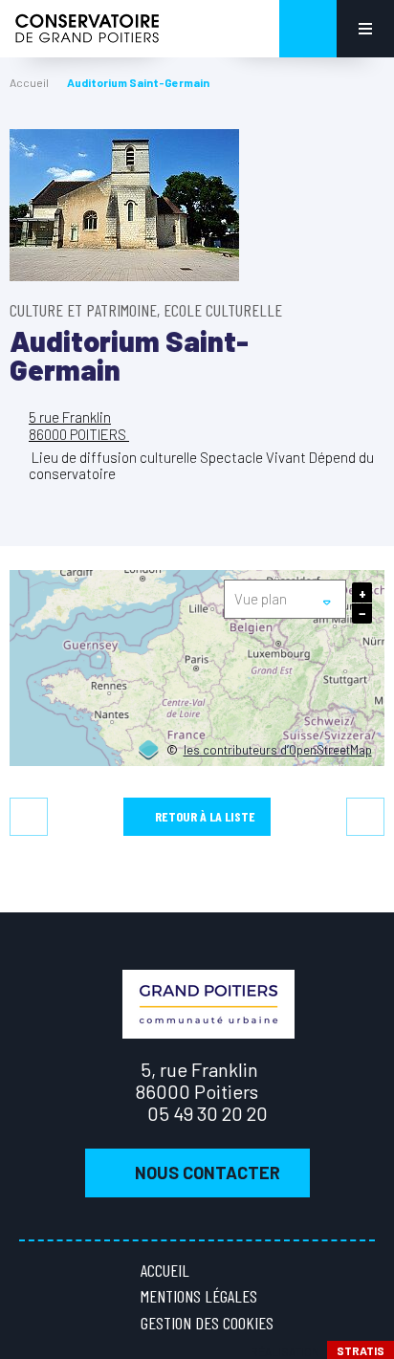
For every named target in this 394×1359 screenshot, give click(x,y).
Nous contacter (207, 1172)
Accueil (29, 82)
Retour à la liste (205, 816)
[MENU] (365, 28)
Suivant (365, 817)
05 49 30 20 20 (207, 1113)
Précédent (29, 817)
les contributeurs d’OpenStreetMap (278, 751)
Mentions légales (199, 1295)
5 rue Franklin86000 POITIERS (79, 425)
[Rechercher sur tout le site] (308, 28)
